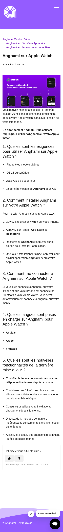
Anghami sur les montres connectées (28, 47)
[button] (56, 7)
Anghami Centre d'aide (16, 39)
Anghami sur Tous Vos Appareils (25, 43)
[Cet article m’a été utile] (9, 458)
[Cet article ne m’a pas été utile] (19, 458)
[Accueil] (10, 12)
